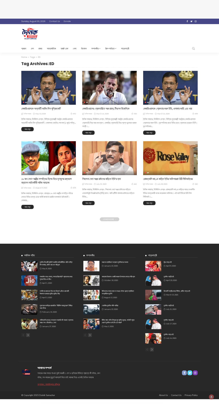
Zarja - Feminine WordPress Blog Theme (136, 403)
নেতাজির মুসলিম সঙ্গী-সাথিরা (110, 305)
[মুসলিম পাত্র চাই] (153, 324)
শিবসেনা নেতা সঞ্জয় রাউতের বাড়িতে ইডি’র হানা (101, 179)
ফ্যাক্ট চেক (64, 48)
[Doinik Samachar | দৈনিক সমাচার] (26, 372)
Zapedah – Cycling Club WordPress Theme (123, 403)
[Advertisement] (109, 9)
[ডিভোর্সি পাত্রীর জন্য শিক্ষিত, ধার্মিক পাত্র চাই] (153, 295)
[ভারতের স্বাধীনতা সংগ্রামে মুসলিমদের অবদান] (91, 266)
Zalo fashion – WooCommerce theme (79, 403)
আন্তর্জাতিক (51, 48)
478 (74, 188)
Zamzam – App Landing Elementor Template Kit (86, 403)
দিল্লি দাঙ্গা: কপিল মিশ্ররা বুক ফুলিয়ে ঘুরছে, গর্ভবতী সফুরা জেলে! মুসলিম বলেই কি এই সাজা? (118, 321)
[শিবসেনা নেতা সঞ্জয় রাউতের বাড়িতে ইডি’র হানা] (109, 158)
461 (135, 184)
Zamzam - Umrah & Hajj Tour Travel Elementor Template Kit (94, 403)
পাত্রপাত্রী (125, 48)
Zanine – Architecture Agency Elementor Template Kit (103, 403)
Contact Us (54, 21)
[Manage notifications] (211, 397)
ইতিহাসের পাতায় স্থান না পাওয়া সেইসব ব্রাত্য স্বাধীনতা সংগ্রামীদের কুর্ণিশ (118, 292)
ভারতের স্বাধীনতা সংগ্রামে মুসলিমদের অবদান (115, 262)
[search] (193, 48)
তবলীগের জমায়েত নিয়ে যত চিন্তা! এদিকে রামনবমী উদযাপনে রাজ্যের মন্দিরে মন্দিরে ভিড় (54, 292)
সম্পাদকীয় (95, 48)
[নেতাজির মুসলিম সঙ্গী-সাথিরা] (91, 309)
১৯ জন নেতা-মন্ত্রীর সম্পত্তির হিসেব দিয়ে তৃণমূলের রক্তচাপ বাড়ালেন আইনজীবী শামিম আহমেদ (46, 181)
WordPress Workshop (74, 403)
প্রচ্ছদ (23, 48)
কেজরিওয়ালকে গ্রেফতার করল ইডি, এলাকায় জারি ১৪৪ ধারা (167, 109)
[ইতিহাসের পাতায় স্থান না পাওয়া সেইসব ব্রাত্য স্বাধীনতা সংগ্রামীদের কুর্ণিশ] (91, 295)
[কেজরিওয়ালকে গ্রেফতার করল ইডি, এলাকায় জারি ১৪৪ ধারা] (170, 88)
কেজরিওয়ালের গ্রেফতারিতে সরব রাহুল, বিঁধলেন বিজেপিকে (105, 109)
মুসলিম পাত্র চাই (168, 320)
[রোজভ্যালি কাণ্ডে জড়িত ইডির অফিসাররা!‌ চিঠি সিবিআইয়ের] (170, 158)
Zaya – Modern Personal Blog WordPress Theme (142, 403)
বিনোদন (84, 48)
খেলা (74, 48)
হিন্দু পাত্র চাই (168, 262)
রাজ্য (40, 48)
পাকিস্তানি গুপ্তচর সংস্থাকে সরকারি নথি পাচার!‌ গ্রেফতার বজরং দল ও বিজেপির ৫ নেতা (56, 321)
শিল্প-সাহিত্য (109, 48)
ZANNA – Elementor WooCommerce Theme (117, 403)
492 (74, 114)
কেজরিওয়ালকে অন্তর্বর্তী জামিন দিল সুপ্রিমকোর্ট (40, 109)
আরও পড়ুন (27, 129)
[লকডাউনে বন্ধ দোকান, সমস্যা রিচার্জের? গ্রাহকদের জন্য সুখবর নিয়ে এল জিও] (29, 280)
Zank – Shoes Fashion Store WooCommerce (110, 403)
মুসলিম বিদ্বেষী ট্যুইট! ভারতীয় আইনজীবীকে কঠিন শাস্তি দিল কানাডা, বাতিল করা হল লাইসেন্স (56, 263)
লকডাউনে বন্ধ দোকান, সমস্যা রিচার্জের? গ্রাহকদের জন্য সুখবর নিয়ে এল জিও (56, 278)
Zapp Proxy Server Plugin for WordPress (129, 403)
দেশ (32, 48)
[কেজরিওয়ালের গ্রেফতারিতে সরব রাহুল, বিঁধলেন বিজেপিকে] (109, 88)
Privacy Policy (191, 395)
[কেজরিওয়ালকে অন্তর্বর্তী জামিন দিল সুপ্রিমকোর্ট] (48, 88)
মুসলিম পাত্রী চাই (169, 276)
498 (196, 114)
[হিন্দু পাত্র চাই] (153, 266)
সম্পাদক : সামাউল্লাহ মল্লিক (49, 384)
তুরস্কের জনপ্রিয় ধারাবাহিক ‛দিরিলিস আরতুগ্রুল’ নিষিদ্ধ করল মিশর (56, 307)
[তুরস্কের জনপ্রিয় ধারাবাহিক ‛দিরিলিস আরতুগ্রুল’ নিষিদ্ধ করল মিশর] (29, 309)
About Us (163, 395)
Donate (67, 21)
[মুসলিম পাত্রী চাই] (153, 280)
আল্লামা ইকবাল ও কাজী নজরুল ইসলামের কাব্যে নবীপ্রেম (118, 276)
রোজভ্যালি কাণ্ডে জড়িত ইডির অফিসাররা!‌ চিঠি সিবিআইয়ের (168, 179)
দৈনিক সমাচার (27, 114)
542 (196, 184)
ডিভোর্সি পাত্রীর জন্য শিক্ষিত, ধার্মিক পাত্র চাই (177, 291)
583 (135, 114)
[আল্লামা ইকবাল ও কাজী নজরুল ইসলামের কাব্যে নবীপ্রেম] (91, 280)
